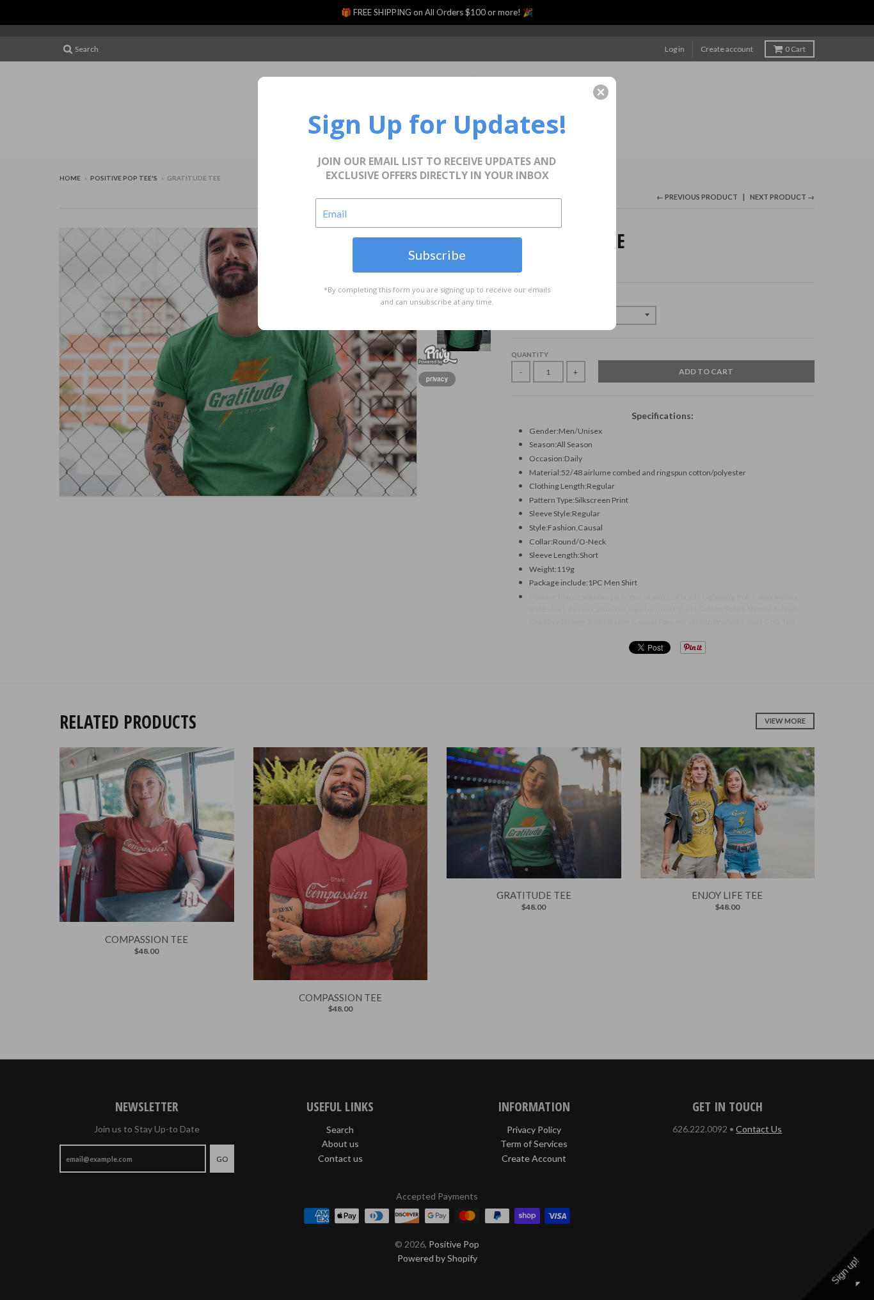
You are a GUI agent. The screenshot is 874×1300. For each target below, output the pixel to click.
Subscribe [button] (437, 254)
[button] (600, 92)
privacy (437, 378)
